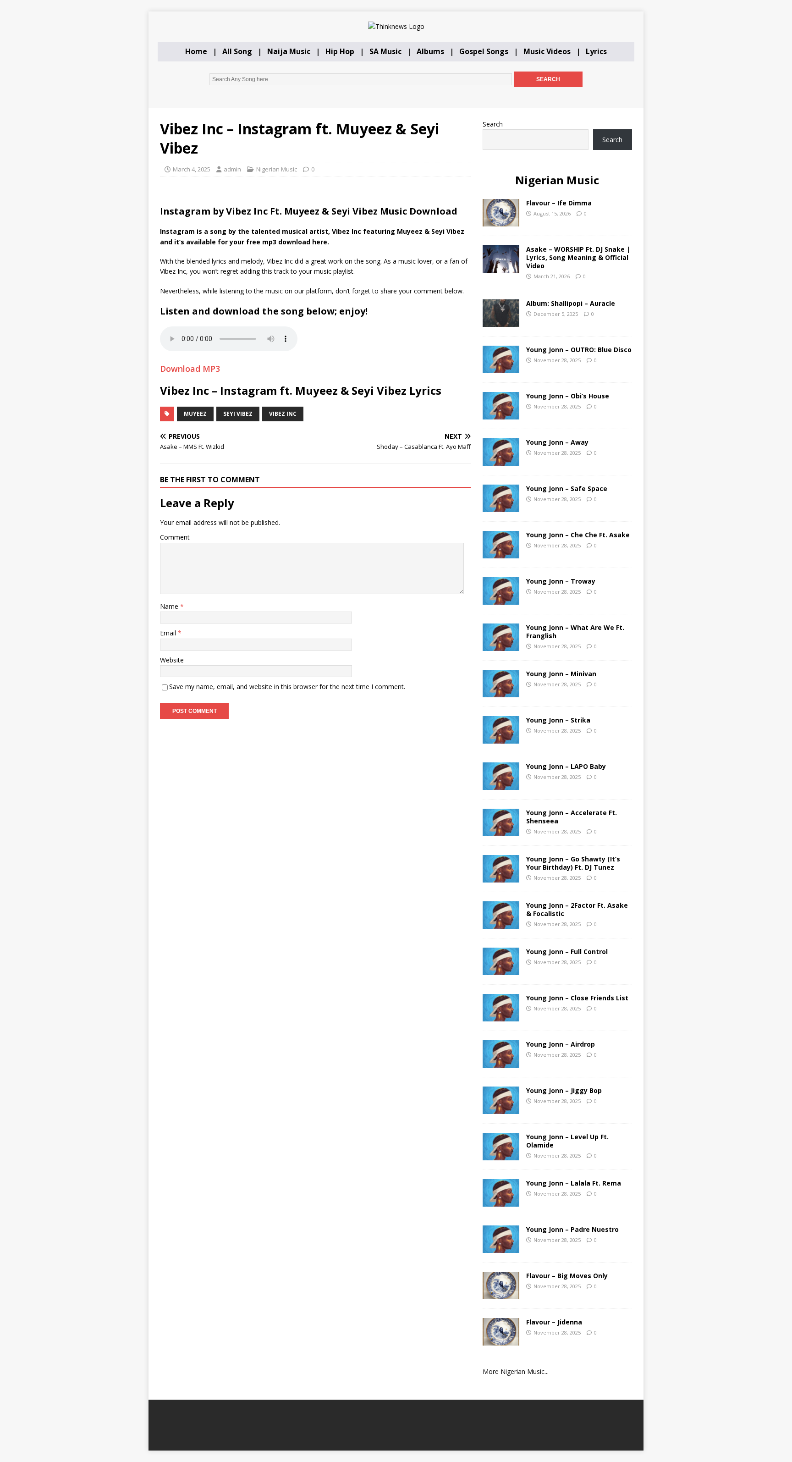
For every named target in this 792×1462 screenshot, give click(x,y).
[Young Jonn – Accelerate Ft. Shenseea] (501, 830)
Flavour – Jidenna (554, 1322)
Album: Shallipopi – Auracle (570, 303)
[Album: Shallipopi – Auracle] (501, 321)
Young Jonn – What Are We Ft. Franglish (575, 631)
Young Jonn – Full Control (567, 951)
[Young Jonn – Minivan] (501, 691)
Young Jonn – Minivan (561, 673)
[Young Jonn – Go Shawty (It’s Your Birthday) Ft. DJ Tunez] (501, 876)
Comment (175, 537)
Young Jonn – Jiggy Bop (564, 1090)
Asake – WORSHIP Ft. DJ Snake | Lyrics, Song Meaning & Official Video (578, 257)
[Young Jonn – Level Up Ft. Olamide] (501, 1154)
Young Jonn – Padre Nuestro (572, 1229)
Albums (430, 51)
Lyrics (596, 51)
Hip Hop (339, 51)
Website (172, 660)
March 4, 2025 (191, 169)
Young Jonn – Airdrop (560, 1044)
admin (232, 169)
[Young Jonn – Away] (501, 460)
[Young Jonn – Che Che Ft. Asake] (501, 552)
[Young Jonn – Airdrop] (501, 1062)
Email (169, 633)
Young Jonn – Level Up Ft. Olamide (567, 1140)
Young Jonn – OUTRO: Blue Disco (579, 349)
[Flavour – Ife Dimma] (501, 220)
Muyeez (195, 414)
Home (196, 51)
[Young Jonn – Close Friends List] (501, 1015)
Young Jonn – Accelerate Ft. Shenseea (571, 816)
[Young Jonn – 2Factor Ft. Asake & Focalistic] (501, 923)
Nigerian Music (276, 169)
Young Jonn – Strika (558, 720)
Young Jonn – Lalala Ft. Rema (573, 1183)
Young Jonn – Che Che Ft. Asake (578, 534)
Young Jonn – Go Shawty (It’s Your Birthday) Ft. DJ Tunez (573, 863)
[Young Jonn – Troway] (501, 599)
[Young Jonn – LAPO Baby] (501, 784)
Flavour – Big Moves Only (567, 1275)
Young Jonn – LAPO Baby (566, 766)
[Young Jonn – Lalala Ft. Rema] (501, 1201)
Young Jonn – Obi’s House (567, 396)
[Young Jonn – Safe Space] (501, 506)
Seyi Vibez (238, 414)
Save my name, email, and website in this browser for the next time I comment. (287, 686)
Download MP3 (190, 368)
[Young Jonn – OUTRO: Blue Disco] (501, 367)
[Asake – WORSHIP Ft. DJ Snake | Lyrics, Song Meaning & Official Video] (501, 267)
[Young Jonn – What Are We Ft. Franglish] (501, 645)
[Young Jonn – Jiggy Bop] (501, 1108)
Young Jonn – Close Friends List (577, 997)
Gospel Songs (483, 51)
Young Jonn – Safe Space (566, 488)
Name (170, 606)
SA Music (385, 51)
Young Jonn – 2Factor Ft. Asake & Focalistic (577, 909)
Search (493, 124)
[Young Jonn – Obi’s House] (501, 413)
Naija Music (288, 51)
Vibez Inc (283, 414)
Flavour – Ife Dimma (559, 203)
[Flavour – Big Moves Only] (501, 1293)
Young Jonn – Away (557, 442)
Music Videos (547, 51)
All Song (237, 51)
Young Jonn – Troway (560, 581)
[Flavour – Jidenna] (501, 1339)
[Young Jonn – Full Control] (501, 969)
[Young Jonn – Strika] (501, 738)
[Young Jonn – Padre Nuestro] (501, 1247)
